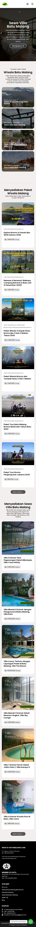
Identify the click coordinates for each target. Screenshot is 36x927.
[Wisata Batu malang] (5, 4)
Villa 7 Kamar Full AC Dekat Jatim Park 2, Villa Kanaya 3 (17, 766)
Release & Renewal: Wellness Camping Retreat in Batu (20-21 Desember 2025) (18, 282)
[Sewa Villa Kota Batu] (18, 538)
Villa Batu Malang (7, 892)
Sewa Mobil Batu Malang (10, 895)
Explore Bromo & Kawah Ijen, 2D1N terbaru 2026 (17, 233)
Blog (3, 900)
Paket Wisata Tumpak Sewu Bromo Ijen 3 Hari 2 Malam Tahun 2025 (17, 333)
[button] (27, 3)
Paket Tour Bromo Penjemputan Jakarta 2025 (17, 473)
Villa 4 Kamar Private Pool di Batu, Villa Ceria (17, 817)
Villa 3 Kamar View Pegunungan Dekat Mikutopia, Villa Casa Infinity (18, 560)
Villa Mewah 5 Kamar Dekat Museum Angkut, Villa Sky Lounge (17, 715)
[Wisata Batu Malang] (18, 213)
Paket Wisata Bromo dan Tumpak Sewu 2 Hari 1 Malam (17, 377)
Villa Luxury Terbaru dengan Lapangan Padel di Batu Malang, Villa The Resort (17, 663)
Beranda (4, 887)
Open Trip (5, 897)
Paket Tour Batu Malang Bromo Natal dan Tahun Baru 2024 (17, 426)
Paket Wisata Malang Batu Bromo (13, 890)
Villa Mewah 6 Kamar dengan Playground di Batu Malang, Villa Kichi (17, 611)
